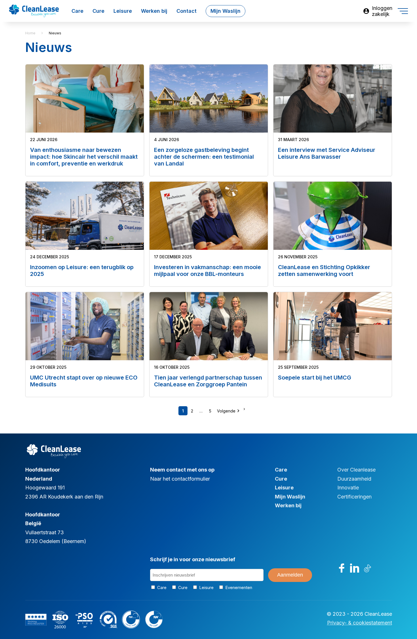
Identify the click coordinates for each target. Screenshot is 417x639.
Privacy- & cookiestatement (359, 623)
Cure (98, 11)
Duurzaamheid (354, 479)
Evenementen (237, 587)
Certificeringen (354, 497)
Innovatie (348, 488)
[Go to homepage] (34, 8)
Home (30, 33)
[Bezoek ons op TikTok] (367, 568)
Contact (186, 11)
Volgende (229, 411)
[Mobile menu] (403, 11)
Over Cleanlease (356, 470)
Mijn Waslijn (225, 11)
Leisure (122, 11)
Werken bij (154, 11)
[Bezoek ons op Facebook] (341, 568)
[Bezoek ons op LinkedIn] (354, 568)
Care (77, 11)
